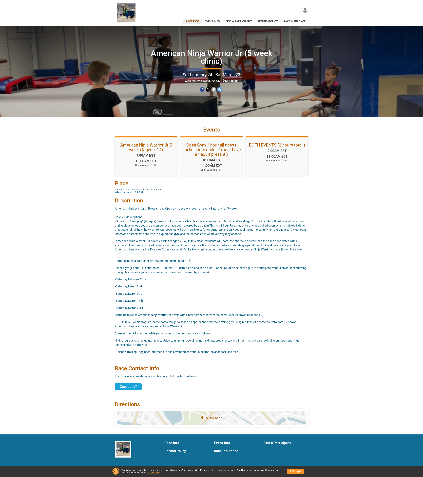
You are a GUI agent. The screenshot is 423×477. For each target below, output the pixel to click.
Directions (231, 80)
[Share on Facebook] (202, 89)
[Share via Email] (213, 89)
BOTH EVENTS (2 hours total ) (277, 145)
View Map (214, 418)
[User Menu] (305, 10)
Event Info (212, 21)
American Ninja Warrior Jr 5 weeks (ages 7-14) (146, 147)
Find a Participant (239, 21)
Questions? (128, 387)
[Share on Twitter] (208, 89)
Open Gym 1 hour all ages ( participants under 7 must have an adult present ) (211, 150)
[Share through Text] (219, 89)
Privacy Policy (154, 472)
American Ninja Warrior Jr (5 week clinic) (211, 57)
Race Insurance (295, 21)
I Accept (295, 471)
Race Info (192, 21)
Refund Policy (268, 21)
